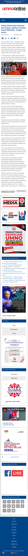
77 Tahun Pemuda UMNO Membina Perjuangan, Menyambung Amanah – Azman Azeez (13, 273)
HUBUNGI (14, 532)
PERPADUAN (14, 544)
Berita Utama (18, 34)
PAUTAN (14, 527)
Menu (3, 20)
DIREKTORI (14, 524)
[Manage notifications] (3, 553)
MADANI (14, 547)
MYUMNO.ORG (11, 2)
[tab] (14, 325)
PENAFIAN (14, 530)
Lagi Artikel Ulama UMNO (12, 401)
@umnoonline (15, 457)
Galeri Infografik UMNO (9, 315)
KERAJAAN (14, 541)
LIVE (14, 518)
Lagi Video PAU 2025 (8, 425)
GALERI (14, 521)
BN (14, 538)
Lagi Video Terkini (7, 423)
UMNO (14, 535)
